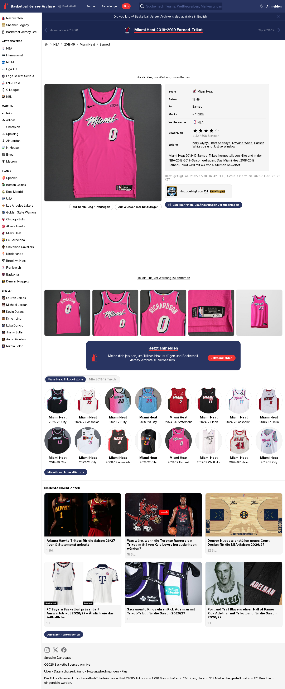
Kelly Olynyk (201, 143)
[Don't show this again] (278, 16)
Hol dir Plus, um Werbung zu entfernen (163, 77)
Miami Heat (87, 44)
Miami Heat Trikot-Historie (65, 472)
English (202, 16)
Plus (126, 6)
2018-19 (69, 44)
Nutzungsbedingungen (103, 671)
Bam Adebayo (221, 143)
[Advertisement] (163, 63)
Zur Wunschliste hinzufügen (138, 206)
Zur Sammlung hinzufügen (91, 206)
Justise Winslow (224, 146)
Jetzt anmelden (221, 358)
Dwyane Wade (242, 143)
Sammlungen (110, 6)
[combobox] (183, 6)
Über (47, 671)
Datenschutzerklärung (69, 671)
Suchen (92, 6)
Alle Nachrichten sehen (63, 634)
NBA (56, 44)
